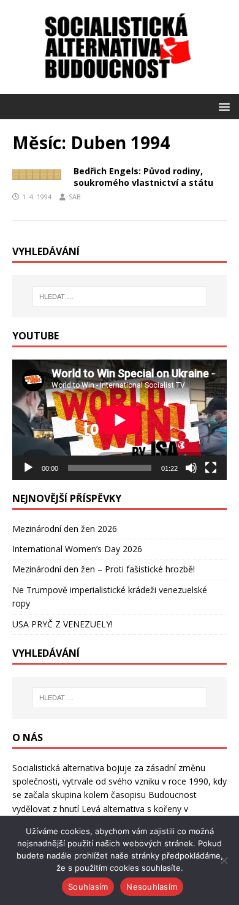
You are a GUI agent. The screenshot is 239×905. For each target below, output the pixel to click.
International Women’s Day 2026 (77, 549)
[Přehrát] (28, 468)
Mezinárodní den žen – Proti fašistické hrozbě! (103, 569)
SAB (75, 196)
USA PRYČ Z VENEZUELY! (62, 624)
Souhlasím (88, 887)
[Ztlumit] (191, 468)
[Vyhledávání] (119, 296)
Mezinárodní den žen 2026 (64, 528)
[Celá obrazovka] (211, 468)
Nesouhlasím (151, 887)
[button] (222, 106)
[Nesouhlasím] (224, 860)
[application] (119, 420)
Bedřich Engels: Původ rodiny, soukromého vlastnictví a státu (143, 176)
